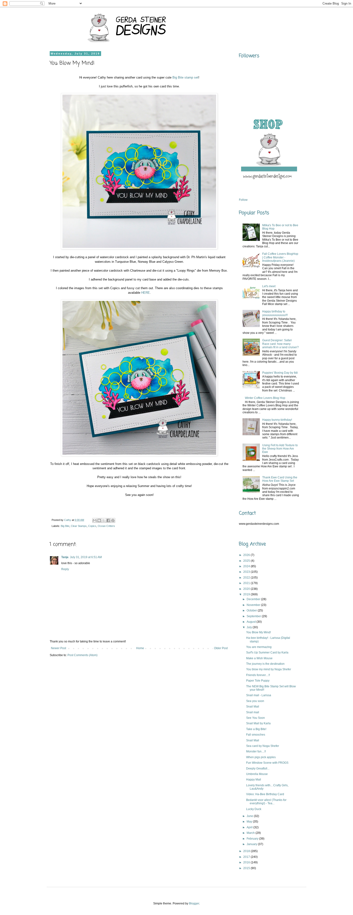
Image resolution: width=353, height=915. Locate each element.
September (254, 616)
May (250, 821)
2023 (247, 571)
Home (140, 648)
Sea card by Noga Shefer (262, 746)
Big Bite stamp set (185, 77)
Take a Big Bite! (256, 729)
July (250, 627)
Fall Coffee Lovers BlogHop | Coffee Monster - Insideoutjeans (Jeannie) (280, 257)
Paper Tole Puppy (257, 680)
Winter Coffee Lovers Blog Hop (265, 398)
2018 (247, 851)
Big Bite (65, 526)
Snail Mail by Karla (258, 723)
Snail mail (252, 712)
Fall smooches (255, 734)
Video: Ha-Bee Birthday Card (265, 794)
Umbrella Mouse (257, 774)
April (250, 827)
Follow (243, 199)
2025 (247, 560)
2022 (247, 577)
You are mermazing (259, 647)
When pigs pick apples (261, 757)
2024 (247, 566)
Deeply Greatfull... (257, 768)
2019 (247, 594)
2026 (247, 555)
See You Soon (255, 718)
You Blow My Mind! (258, 632)
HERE (145, 292)
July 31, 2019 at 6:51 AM (86, 557)
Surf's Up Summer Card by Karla (267, 652)
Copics (92, 526)
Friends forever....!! (258, 675)
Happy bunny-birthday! (277, 419)
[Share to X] (103, 520)
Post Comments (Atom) (82, 655)
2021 (247, 583)
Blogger (194, 903)
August (251, 621)
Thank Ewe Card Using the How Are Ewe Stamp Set (279, 479)
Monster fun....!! (256, 751)
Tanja (64, 557)
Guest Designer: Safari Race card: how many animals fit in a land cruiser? (280, 344)
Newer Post (58, 648)
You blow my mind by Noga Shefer (268, 669)
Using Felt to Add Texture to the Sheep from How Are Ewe (280, 449)
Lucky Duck (253, 809)
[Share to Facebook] (108, 520)
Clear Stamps (79, 526)
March (251, 833)
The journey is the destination (265, 663)
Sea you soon (255, 701)
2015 (247, 868)
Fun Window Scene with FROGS (267, 762)
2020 (247, 589)
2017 (247, 857)
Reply (65, 569)
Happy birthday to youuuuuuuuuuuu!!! (275, 313)
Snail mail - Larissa (258, 695)
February (253, 838)
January (252, 844)
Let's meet (268, 286)
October (252, 610)
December (254, 599)
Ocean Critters (106, 526)
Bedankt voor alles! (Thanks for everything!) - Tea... (266, 801)
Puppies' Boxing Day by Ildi (280, 372)
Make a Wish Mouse (259, 658)
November (254, 605)
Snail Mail (252, 706)
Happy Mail (253, 779)
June (250, 816)
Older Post (221, 648)
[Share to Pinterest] (112, 520)
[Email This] (94, 520)
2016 (247, 862)
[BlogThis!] (99, 520)
